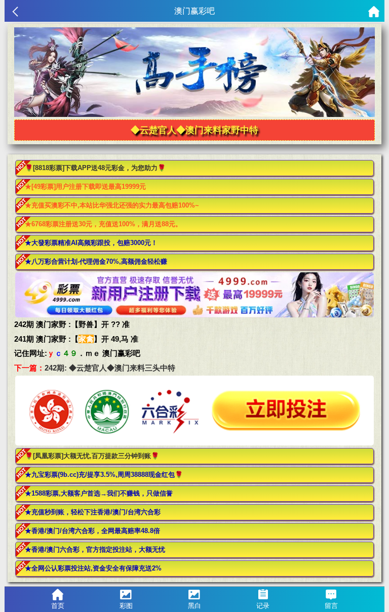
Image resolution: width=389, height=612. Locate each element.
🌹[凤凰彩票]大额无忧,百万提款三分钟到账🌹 (92, 456)
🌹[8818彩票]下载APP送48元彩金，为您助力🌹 (95, 168)
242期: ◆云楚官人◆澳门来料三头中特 (110, 367)
